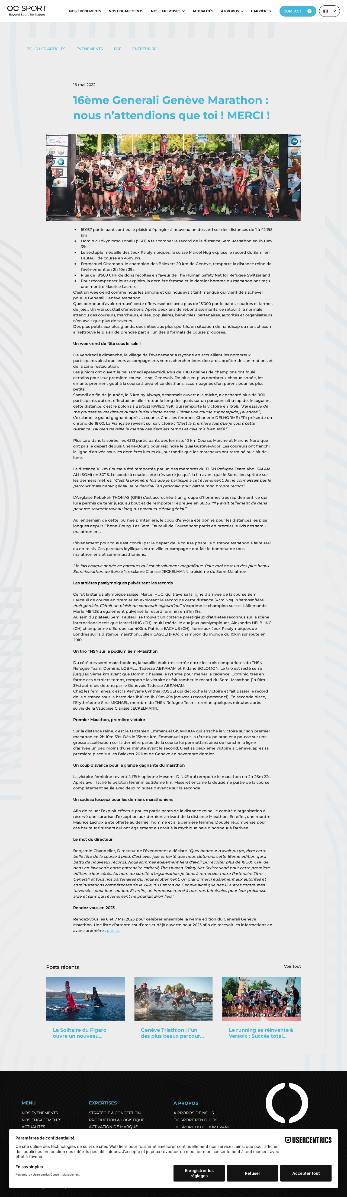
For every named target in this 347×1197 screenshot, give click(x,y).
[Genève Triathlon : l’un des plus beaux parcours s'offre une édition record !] (173, 999)
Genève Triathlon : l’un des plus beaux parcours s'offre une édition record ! (173, 1033)
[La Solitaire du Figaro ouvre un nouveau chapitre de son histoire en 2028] (85, 999)
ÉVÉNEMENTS (89, 48)
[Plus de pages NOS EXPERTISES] (183, 11)
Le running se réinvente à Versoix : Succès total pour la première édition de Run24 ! (261, 1033)
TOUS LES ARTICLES (46, 48)
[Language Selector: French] (329, 11)
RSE (117, 48)
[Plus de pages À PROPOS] (242, 11)
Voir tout (292, 966)
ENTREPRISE (144, 48)
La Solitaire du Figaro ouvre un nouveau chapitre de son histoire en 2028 (83, 1033)
